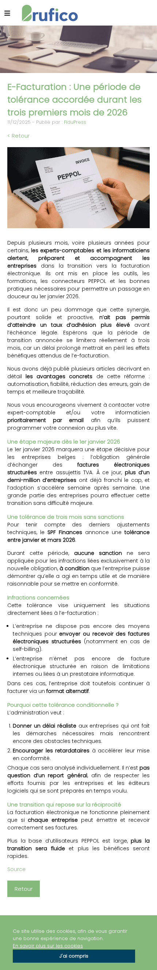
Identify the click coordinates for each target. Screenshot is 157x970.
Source (16, 869)
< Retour (18, 135)
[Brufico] (50, 13)
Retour (23, 889)
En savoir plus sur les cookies (48, 945)
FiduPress (75, 122)
